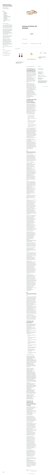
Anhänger (5, 12)
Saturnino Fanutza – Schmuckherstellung (7, 5)
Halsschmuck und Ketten (7, 16)
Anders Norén (32, 473)
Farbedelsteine (6, 15)
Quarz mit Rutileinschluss (31, 59)
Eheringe (5, 14)
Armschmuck (5, 13)
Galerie (4, 11)
